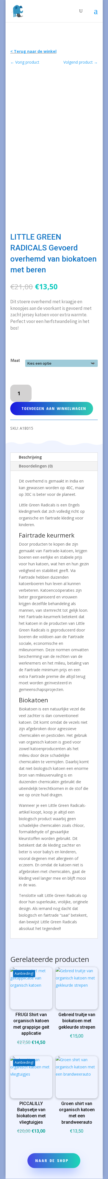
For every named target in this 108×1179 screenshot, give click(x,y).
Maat (15, 360)
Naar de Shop (52, 1160)
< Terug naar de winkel (33, 51)
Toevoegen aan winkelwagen (53, 408)
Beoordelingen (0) (36, 466)
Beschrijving (30, 457)
